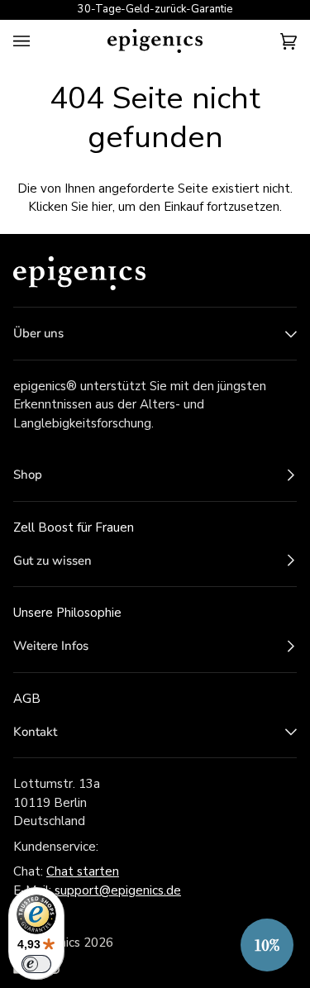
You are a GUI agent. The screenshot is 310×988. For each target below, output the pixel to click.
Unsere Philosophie (67, 612)
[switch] (36, 964)
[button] (267, 945)
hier (102, 206)
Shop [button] (27, 474)
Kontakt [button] (35, 731)
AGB (27, 698)
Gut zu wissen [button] (52, 560)
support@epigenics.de (118, 890)
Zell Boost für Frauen (73, 527)
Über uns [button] (38, 333)
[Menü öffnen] (38, 41)
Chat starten (82, 871)
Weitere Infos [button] (50, 645)
